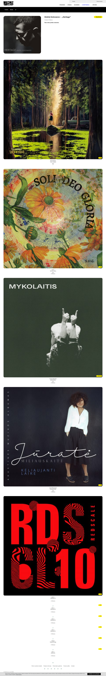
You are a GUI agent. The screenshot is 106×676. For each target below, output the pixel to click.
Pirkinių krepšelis (99, 1)
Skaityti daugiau (19, 674)
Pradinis (6, 9)
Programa (62, 4)
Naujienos (76, 4)
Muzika (11, 9)
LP (15, 9)
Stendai (69, 4)
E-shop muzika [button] (85, 4)
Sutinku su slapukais (94, 674)
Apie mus (95, 4)
